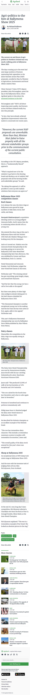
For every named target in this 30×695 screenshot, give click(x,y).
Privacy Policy (5, 684)
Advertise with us (5, 686)
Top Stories (4, 4)
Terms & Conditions (6, 681)
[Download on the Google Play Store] (22, 674)
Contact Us (4, 679)
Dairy (9, 4)
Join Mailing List (15, 664)
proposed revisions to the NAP (11, 98)
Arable (17, 4)
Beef (13, 4)
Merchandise (4, 689)
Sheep (21, 4)
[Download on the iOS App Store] (7, 674)
